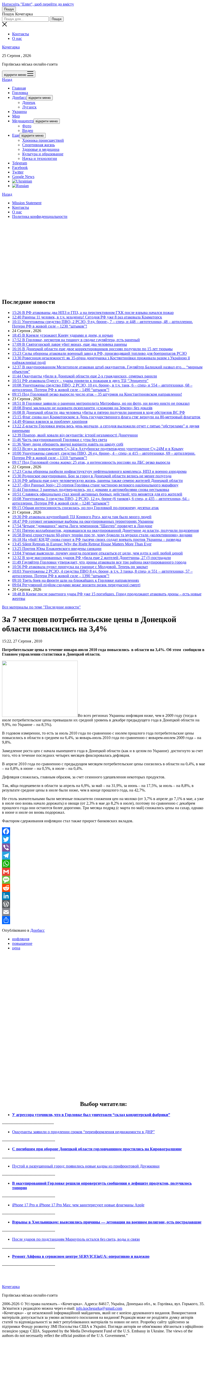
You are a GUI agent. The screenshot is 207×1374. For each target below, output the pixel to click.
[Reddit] (103, 888)
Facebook (20, 167)
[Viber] (103, 847)
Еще (15, 135)
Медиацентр (23, 121)
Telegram (19, 163)
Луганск (29, 107)
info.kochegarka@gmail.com (99, 1308)
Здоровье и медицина (40, 149)
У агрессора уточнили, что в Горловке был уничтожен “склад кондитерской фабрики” (91, 1115)
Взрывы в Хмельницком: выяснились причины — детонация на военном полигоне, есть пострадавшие (106, 1222)
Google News (23, 176)
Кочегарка (11, 47)
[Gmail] (103, 872)
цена (16, 948)
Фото (26, 126)
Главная (19, 88)
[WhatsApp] (103, 864)
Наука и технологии (39, 158)
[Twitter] (103, 839)
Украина (19, 111)
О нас (17, 38)
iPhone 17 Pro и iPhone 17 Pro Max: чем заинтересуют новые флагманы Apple (78, 1205)
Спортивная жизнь (38, 145)
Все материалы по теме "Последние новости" (41, 607)
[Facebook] (103, 831)
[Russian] (20, 186)
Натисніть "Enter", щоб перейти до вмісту (38, 4)
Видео (27, 130)
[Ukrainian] (22, 181)
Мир (16, 116)
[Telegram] (103, 856)
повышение (22, 943)
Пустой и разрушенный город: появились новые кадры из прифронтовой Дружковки (86, 1166)
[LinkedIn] (103, 896)
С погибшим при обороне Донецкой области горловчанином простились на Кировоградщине (97, 1149)
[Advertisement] (103, 258)
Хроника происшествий (43, 140)
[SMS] (103, 880)
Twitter (17, 172)
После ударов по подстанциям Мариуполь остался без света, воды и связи (76, 1239)
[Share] (103, 920)
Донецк (28, 102)
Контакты (20, 34)
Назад (7, 79)
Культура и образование (42, 154)
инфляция (20, 939)
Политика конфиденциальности (39, 216)
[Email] (103, 912)
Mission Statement (26, 203)
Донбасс (19, 97)
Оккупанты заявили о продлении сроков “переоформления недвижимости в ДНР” (83, 1132)
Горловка (20, 93)
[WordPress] (103, 904)
